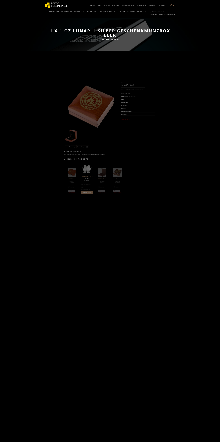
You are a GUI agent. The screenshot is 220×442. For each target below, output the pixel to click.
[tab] (71, 146)
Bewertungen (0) (82, 147)
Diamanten (141, 12)
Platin (122, 12)
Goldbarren (79, 12)
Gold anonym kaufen (167, 15)
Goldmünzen (54, 12)
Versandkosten (139, 89)
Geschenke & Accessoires (108, 12)
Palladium (131, 12)
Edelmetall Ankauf (111, 5)
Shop (99, 5)
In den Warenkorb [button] (87, 192)
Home (92, 5)
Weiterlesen (71, 190)
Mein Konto (141, 5)
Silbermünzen (66, 12)
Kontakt (162, 5)
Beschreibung (71, 147)
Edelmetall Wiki (128, 5)
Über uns (152, 5)
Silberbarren (91, 12)
